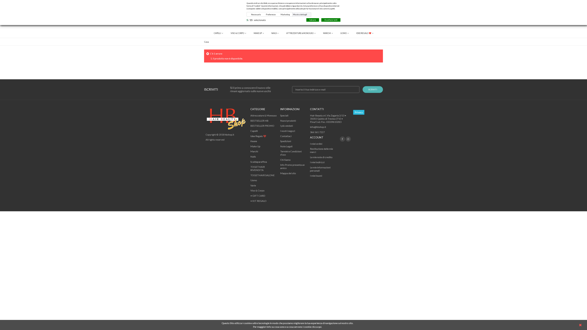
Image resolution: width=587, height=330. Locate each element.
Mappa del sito (288, 173)
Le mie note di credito (321, 157)
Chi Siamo (285, 159)
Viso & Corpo (237, 33)
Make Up (258, 33)
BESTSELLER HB (259, 120)
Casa (206, 41)
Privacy (359, 112)
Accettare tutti (330, 20)
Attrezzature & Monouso (300, 33)
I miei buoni (316, 175)
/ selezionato (256, 19)
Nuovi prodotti (288, 120)
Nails (274, 33)
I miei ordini (316, 143)
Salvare (312, 20)
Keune (253, 141)
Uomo (343, 33)
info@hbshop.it (318, 126)
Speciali (284, 115)
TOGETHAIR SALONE (262, 175)
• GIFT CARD (257, 195)
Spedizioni (285, 141)
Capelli (217, 33)
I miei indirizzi (317, 162)
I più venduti (286, 125)
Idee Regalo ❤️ (363, 33)
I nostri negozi (287, 130)
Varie (253, 185)
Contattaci (286, 136)
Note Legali (286, 146)
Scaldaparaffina (258, 161)
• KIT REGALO (258, 200)
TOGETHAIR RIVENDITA (257, 168)
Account (316, 137)
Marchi (327, 33)
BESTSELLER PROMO (262, 125)
